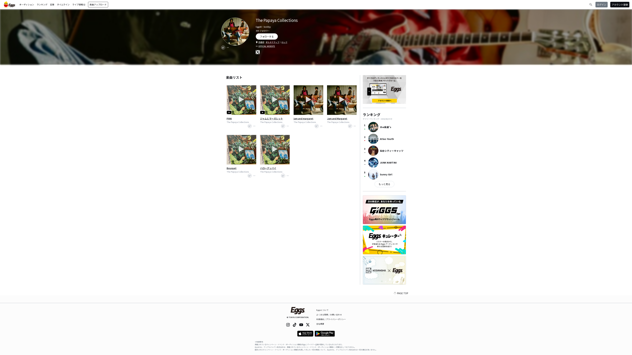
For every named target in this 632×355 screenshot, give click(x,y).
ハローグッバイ (268, 168)
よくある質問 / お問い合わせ (329, 314)
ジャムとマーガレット (271, 118)
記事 (52, 4)
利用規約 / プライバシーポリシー (331, 319)
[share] (223, 47)
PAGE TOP (402, 293)
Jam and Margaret (337, 118)
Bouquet (232, 168)
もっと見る (384, 184)
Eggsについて (322, 310)
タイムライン (63, 4)
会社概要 (320, 323)
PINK (229, 118)
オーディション (26, 4)
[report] (228, 47)
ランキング (42, 4)
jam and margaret (303, 118)
